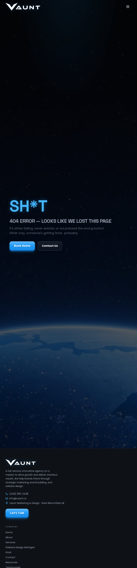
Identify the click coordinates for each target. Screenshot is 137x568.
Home (9, 532)
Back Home (22, 245)
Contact (10, 557)
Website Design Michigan (20, 547)
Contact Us (50, 245)
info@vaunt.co (18, 498)
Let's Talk (17, 513)
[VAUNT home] (23, 6)
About (9, 537)
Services (10, 542)
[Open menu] (127, 6)
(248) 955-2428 (18, 493)
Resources (12, 562)
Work (8, 552)
